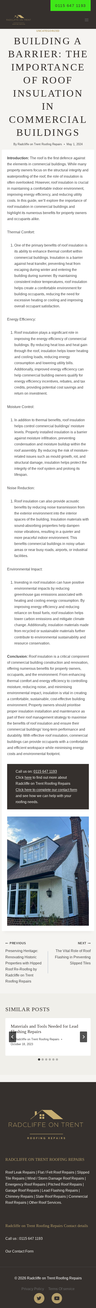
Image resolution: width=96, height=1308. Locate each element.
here (28, 777)
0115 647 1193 (70, 5)
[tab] (39, 1059)
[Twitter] (39, 1298)
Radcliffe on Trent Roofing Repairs (40, 144)
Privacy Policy (32, 1289)
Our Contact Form (19, 1251)
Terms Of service (61, 1289)
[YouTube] (57, 1298)
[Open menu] (86, 20)
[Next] (83, 1037)
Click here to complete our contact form (46, 790)
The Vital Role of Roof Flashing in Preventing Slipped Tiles (73, 953)
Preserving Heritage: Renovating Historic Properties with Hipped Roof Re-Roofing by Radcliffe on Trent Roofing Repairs (23, 962)
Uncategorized (47, 31)
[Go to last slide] (12, 1037)
